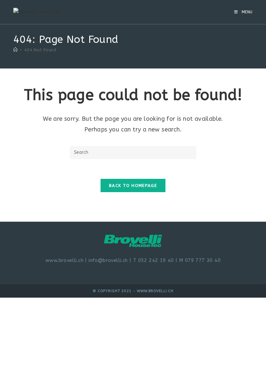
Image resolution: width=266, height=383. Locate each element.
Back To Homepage (133, 185)
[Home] (15, 49)
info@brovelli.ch (108, 260)
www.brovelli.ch (64, 260)
